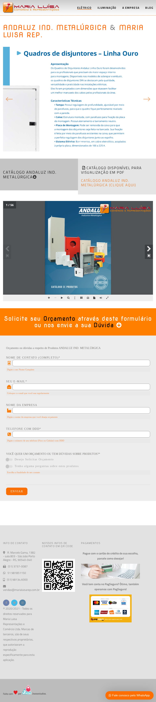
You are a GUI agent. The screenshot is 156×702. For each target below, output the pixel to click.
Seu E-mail (16, 381)
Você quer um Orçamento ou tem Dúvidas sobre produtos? (53, 453)
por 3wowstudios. (32, 693)
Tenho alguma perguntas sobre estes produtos (47, 466)
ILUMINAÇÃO (107, 7)
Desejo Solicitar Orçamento (34, 459)
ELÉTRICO (84, 7)
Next (146, 99)
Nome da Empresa (21, 405)
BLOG (149, 7)
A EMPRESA (131, 7)
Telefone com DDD (23, 429)
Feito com (8, 693)
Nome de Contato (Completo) (33, 357)
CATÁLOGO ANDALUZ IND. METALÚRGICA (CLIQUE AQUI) (108, 183)
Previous (9, 99)
